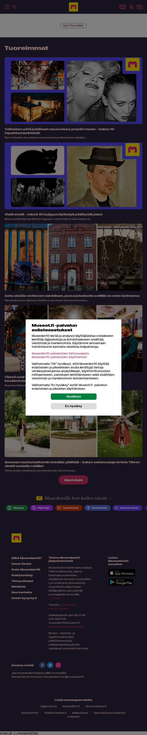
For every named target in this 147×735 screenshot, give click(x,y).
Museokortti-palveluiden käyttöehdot (59, 357)
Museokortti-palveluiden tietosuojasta (60, 353)
